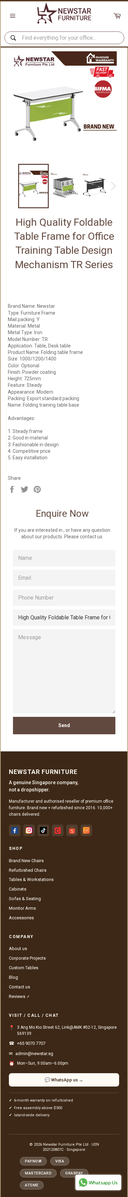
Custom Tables (23, 967)
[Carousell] (57, 830)
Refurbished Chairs (27, 870)
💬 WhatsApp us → (64, 1079)
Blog (13, 977)
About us (18, 948)
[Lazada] (86, 830)
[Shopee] (72, 830)
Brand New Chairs (26, 860)
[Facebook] (14, 830)
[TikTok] (43, 830)
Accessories (21, 917)
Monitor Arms (22, 908)
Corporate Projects (27, 958)
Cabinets (17, 889)
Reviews (19, 996)
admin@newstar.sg (34, 1053)
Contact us (19, 986)
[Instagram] (29, 830)
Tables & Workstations (31, 879)
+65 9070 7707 (31, 1043)
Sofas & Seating (25, 898)
